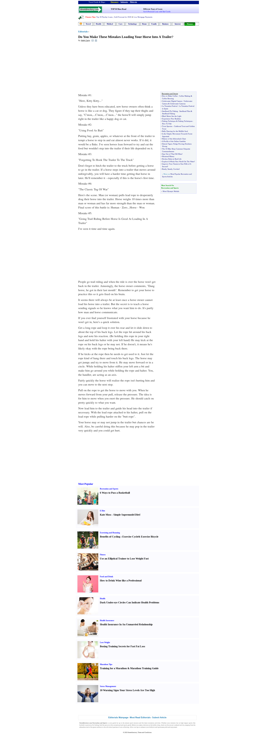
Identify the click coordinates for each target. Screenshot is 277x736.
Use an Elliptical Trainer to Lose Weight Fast (124, 558)
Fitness (103, 555)
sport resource (134, 723)
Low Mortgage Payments (143, 17)
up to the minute (124, 723)
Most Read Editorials (140, 717)
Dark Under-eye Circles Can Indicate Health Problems (129, 602)
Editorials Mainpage (118, 717)
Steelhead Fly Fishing (170, 111)
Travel (88, 24)
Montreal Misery (168, 156)
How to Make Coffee (170, 96)
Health (98, 24)
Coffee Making (184, 96)
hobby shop (156, 725)
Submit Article (159, 717)
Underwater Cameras (177, 104)
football (81, 725)
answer (107, 725)
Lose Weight (105, 642)
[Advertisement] (104, 67)
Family (154, 24)
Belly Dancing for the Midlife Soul (175, 131)
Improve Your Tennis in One (172, 164)
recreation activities (154, 723)
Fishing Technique (169, 121)
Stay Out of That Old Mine (172, 154)
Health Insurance (107, 620)
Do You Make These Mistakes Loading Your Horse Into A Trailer (125, 37)
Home (144, 24)
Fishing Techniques (185, 121)
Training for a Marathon (113, 668)
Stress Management (108, 686)
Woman (190, 24)
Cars (120, 24)
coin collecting (124, 727)
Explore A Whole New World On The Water (178, 161)
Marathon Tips (106, 664)
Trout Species (167, 126)
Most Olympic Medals (171, 191)
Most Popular (85, 484)
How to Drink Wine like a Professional (121, 580)
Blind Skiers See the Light (171, 116)
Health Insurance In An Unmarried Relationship (126, 624)
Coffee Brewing (168, 98)
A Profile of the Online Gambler (174, 141)
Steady (170, 169)
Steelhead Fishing (168, 114)
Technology (132, 24)
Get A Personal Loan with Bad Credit (156, 11)
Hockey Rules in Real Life (171, 159)
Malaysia (133, 2)
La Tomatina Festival (169, 106)
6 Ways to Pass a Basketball (115, 492)
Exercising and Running (110, 533)
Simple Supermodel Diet (126, 514)
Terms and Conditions (145, 732)
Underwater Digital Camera (172, 101)
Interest (178, 24)
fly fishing (95, 725)
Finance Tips (90, 17)
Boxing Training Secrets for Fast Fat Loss (122, 646)
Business (165, 24)
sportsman (161, 727)
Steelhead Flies (184, 111)
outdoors (99, 727)
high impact (184, 723)
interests (173, 723)
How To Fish (167, 124)
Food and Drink (106, 576)
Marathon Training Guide (144, 668)
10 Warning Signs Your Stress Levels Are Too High (127, 690)
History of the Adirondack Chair (174, 139)
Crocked (176, 169)
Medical (110, 24)
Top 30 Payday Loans (104, 17)
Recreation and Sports (109, 489)
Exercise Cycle (130, 536)
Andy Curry (85, 40)
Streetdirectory (132, 732)
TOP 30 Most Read (118, 9)
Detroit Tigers (167, 144)
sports (191, 723)
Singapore (114, 2)
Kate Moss (105, 514)
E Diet (102, 511)
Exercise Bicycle (149, 536)
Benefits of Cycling (110, 536)
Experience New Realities (171, 119)
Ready (164, 169)
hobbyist (152, 727)
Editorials (83, 31)
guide (114, 723)
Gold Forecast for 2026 (122, 17)
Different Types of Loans (152, 9)
